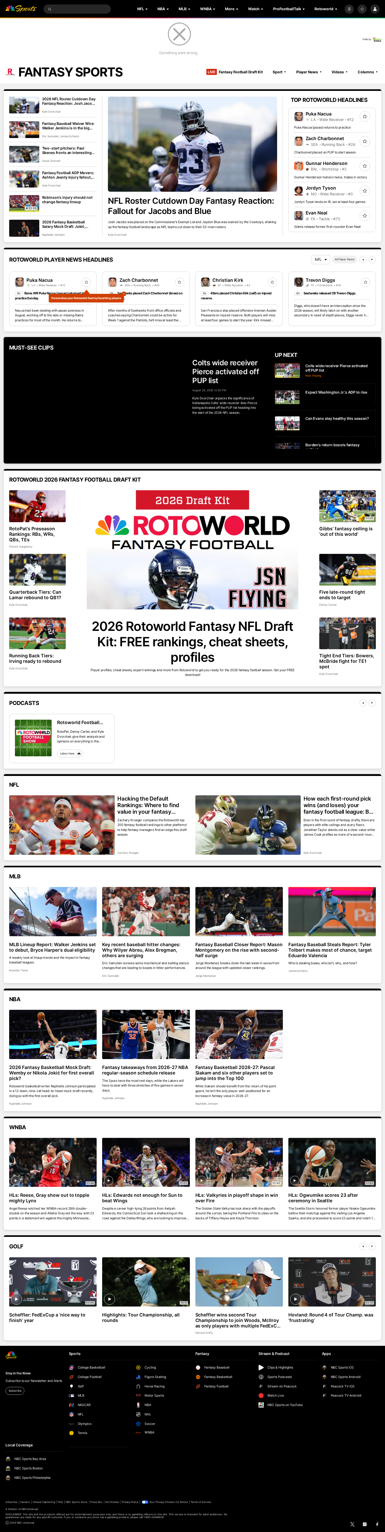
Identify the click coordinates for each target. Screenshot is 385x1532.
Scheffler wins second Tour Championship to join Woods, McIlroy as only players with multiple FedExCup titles (239, 1320)
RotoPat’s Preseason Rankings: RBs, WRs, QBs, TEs (32, 534)
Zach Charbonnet (325, 138)
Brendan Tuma (18, 970)
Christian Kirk (227, 280)
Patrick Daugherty (20, 546)
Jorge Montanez (205, 976)
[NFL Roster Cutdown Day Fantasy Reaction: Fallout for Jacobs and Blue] (192, 144)
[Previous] (363, 259)
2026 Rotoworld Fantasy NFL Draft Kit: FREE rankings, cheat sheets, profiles (192, 642)
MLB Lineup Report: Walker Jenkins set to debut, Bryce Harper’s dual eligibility (52, 947)
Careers (25, 1502)
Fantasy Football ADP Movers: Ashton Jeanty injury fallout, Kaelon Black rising (68, 174)
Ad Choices (112, 1502)
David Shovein (51, 161)
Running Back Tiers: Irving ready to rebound (35, 658)
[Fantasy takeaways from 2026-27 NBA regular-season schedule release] (146, 1034)
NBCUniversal (29, 1509)
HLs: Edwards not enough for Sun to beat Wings (142, 1197)
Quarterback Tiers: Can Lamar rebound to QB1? (35, 594)
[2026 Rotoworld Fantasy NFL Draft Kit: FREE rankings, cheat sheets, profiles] (192, 549)
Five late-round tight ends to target (342, 594)
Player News (307, 72)
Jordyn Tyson (321, 188)
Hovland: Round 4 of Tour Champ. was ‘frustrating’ (330, 1317)
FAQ (60, 1502)
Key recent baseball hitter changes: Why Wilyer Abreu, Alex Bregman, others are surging (141, 950)
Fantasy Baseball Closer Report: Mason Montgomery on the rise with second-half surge (239, 950)
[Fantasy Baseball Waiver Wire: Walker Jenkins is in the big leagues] (24, 129)
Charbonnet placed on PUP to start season (325, 152)
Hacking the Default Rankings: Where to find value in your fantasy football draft (148, 805)
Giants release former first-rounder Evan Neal (327, 227)
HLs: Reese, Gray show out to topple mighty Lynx (49, 1197)
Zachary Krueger (128, 853)
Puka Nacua (319, 114)
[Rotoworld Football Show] (33, 738)
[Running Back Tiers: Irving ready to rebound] (37, 633)
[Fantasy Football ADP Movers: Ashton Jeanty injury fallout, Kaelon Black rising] (24, 179)
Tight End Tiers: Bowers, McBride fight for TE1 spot (346, 661)
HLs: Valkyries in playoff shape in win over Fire (236, 1197)
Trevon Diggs (321, 280)
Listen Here (67, 753)
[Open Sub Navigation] (146, 9)
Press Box (96, 1502)
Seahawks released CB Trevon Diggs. (330, 293)
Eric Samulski (50, 136)
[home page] (21, 9)
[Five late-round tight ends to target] (347, 570)
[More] (349, 9)
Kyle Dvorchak (117, 234)
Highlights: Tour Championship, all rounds (140, 1317)
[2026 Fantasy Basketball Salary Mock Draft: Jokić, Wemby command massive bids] (24, 228)
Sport (277, 72)
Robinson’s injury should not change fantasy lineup (67, 199)
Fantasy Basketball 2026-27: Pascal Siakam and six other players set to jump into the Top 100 (235, 1073)
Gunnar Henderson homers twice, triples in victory (330, 177)
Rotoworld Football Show (78, 722)
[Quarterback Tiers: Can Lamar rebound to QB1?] (37, 570)
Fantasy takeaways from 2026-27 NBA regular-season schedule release (145, 1070)
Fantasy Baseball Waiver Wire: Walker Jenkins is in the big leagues (68, 125)
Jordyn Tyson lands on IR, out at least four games (329, 202)
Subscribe (15, 1390)
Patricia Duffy (204, 1333)
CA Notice (181, 1502)
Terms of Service (201, 1502)
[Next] (372, 259)
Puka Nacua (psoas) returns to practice (322, 127)
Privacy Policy (130, 1502)
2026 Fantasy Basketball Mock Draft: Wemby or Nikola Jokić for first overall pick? (51, 1073)
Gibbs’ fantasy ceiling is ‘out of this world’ (346, 531)
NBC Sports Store (77, 1502)
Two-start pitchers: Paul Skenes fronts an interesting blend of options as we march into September (68, 150)
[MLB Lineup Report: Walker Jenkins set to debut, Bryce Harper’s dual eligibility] (53, 911)
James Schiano (69, 136)
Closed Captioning (44, 1502)
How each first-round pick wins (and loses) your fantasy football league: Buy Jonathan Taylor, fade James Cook (340, 805)
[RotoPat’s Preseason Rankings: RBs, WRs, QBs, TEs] (37, 506)
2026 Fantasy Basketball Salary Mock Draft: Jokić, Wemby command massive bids (65, 224)
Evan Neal (317, 213)
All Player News (344, 259)
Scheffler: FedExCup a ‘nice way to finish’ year (47, 1317)
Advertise (11, 1502)
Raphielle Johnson (53, 234)
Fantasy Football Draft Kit (235, 72)
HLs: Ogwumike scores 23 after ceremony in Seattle (323, 1197)
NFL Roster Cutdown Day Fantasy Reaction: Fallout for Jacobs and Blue (191, 206)
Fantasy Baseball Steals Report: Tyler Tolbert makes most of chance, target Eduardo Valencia (330, 950)
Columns (366, 72)
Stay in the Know (18, 1373)
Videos (338, 72)
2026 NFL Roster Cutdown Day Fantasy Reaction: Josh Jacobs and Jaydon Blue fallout (69, 101)
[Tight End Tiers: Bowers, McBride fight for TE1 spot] (347, 633)
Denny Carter (328, 605)
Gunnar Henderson (327, 163)
